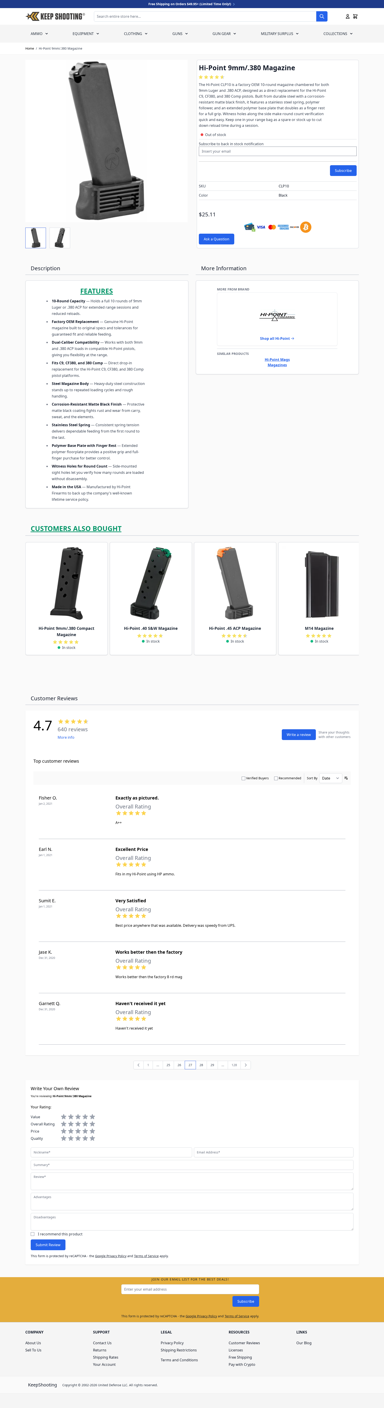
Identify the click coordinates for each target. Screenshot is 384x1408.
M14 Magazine (319, 628)
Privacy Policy (172, 1342)
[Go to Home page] (55, 16)
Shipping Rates (105, 1357)
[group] (212, 77)
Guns (177, 33)
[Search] (322, 16)
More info (66, 737)
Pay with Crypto (242, 1364)
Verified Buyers (257, 778)
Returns (99, 1350)
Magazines (277, 364)
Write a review (299, 734)
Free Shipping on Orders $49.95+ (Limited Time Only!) (190, 4)
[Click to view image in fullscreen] (106, 141)
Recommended (290, 778)
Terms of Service (146, 1256)
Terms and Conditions (179, 1359)
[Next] (246, 1065)
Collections (335, 33)
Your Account (104, 1364)
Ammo (37, 33)
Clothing (133, 33)
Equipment (83, 33)
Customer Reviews (244, 1342)
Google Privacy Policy (110, 1256)
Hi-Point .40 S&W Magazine (151, 628)
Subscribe (245, 1301)
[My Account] (347, 16)
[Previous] (138, 1065)
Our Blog (304, 1342)
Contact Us (102, 1342)
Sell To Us (33, 1350)
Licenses (236, 1350)
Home (29, 48)
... (222, 1065)
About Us (33, 1342)
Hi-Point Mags (277, 359)
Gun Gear (222, 33)
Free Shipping (240, 1357)
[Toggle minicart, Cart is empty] (355, 16)
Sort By (312, 778)
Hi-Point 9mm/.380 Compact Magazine (66, 631)
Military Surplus (277, 33)
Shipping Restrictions (179, 1350)
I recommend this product (60, 1234)
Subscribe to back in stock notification (231, 143)
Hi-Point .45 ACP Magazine (235, 628)
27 (192, 1066)
